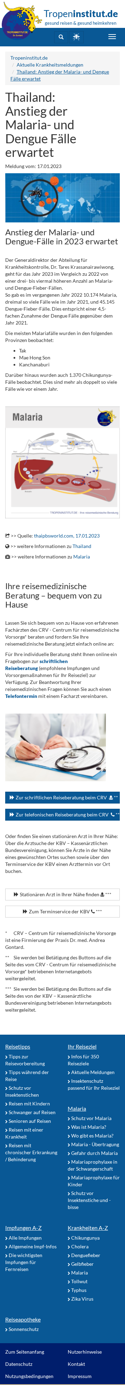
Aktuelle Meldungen (92, 1072)
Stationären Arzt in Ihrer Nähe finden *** (65, 894)
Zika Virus (81, 1299)
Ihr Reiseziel (82, 1046)
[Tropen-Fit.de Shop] (76, 37)
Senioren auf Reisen (29, 1121)
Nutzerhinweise (85, 1352)
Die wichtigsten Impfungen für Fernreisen (23, 1262)
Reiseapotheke (23, 1319)
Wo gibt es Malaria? (92, 1136)
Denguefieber (85, 1255)
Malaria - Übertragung (94, 1144)
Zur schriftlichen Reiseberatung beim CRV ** (66, 797)
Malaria (81, 557)
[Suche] (61, 37)
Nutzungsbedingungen (29, 1376)
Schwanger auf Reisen (32, 1112)
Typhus (78, 1290)
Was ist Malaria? (88, 1127)
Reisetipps (17, 1046)
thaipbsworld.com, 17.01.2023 (67, 536)
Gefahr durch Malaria (94, 1153)
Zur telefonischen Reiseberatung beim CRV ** (67, 814)
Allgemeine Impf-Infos (32, 1246)
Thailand (82, 546)
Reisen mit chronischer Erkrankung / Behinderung (31, 1152)
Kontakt (76, 1364)
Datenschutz (18, 1364)
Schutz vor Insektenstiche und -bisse (89, 1200)
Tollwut (79, 1281)
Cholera (79, 1246)
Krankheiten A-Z (88, 1227)
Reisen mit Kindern (29, 1103)
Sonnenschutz (23, 1329)
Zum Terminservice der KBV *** (65, 911)
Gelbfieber (82, 1264)
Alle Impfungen (25, 1238)
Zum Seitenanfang (24, 1352)
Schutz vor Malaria (90, 1118)
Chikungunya (85, 1238)
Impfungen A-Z (23, 1227)
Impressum (80, 1376)
